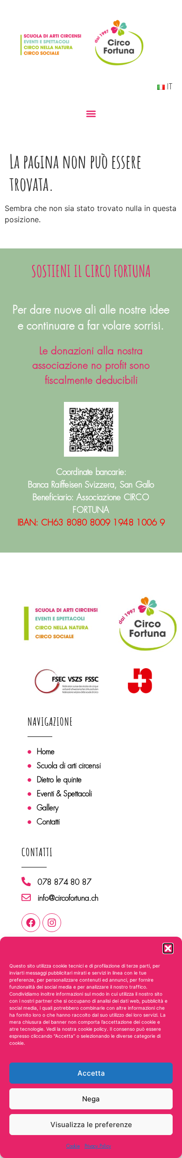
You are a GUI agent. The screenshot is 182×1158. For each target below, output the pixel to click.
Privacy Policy (97, 1146)
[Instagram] (51, 922)
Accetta (91, 1073)
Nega (91, 1098)
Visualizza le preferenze (91, 1124)
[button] (168, 948)
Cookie (73, 1146)
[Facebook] (30, 922)
